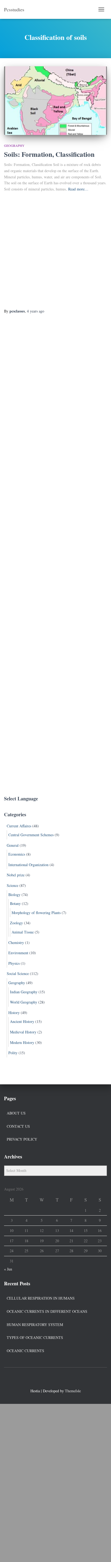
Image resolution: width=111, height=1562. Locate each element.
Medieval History (23, 1032)
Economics (16, 854)
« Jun (8, 1269)
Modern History (22, 1042)
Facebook (45, 1379)
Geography (14, 145)
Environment (18, 952)
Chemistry (16, 942)
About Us (16, 1113)
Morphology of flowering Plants (36, 912)
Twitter (55, 1379)
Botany (15, 903)
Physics (14, 963)
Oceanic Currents (25, 1350)
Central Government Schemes (31, 834)
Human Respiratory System (35, 1324)
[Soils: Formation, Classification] (55, 100)
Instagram (65, 1379)
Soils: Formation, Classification (49, 154)
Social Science (18, 973)
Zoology (16, 922)
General (13, 845)
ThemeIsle (73, 1390)
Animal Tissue (23, 932)
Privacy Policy (22, 1139)
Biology (14, 894)
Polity (13, 1052)
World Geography (23, 1002)
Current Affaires (19, 825)
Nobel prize (16, 874)
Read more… (78, 189)
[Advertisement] (55, 250)
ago (35, 311)
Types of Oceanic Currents (35, 1337)
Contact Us (18, 1126)
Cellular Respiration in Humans (41, 1298)
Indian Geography (23, 991)
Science (12, 885)
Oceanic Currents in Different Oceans (47, 1311)
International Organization (28, 864)
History (14, 1012)
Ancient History (22, 1021)
